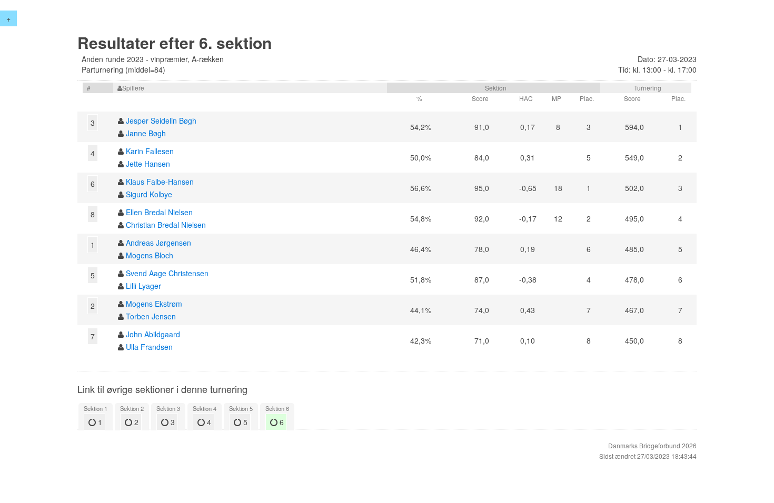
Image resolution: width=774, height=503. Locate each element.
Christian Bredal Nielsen (166, 224)
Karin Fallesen (150, 151)
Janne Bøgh (146, 133)
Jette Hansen (148, 163)
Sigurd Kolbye (149, 194)
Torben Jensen (151, 316)
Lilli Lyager (143, 285)
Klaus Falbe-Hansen (160, 181)
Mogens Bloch (149, 255)
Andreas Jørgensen (158, 242)
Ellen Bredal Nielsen (159, 212)
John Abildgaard (153, 334)
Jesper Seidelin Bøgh (161, 120)
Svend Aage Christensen (167, 273)
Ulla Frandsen (149, 346)
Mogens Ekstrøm (154, 303)
